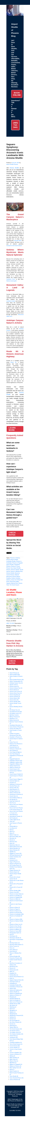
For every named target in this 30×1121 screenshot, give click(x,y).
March (12, 831)
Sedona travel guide (11, 280)
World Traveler (14, 1071)
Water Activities (14, 1057)
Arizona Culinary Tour (16, 688)
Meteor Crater (14, 834)
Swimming (13, 1025)
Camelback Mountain (16, 725)
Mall (11, 829)
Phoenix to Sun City (15, 926)
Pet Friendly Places (15, 865)
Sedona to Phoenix (15, 995)
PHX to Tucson (14, 946)
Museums (17, 573)
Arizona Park (14, 699)
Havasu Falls (14, 787)
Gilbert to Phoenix (15, 767)
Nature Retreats (14, 850)
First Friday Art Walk (16, 752)
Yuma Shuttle (14, 1076)
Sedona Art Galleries (16, 990)
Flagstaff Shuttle (15, 759)
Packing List (13, 860)
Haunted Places (14, 786)
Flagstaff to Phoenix (16, 760)
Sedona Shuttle (14, 991)
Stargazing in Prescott (16, 1015)
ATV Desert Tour (15, 710)
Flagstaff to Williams (16, 764)
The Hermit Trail (15, 1030)
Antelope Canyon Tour (16, 683)
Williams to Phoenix (15, 1066)
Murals (12, 840)
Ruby (12, 978)
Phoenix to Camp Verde (16, 894)
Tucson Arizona (10, 574)
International (14, 814)
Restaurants (14, 969)
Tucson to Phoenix (15, 1054)
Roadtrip (8, 578)
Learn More (12, 429)
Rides (12, 971)
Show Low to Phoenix (16, 1002)
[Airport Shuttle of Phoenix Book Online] (15, 15)
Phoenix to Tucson (15, 927)
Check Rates (12, 533)
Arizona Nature (16, 576)
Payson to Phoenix (15, 863)
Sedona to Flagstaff (16, 993)
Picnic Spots (14, 949)
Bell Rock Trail (14, 715)
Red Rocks (14, 966)
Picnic (12, 948)
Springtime (13, 1010)
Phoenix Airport (14, 872)
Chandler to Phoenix (16, 737)
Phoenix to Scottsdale (17, 914)
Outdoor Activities (15, 578)
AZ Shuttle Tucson (15, 713)
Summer (13, 1018)
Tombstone (14, 1037)
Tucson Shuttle (15, 1047)
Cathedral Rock (10, 279)
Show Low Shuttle (15, 1000)
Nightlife (12, 851)
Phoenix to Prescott (16, 912)
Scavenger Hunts (15, 981)
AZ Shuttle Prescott (16, 711)
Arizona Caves (14, 686)
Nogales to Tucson (15, 853)
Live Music (13, 828)
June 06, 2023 (15, 162)
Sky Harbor (13, 1005)
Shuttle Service (15, 1003)
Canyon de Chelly (15, 579)
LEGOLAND (13, 826)
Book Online (17, 94)
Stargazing (13, 1013)
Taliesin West (14, 1027)
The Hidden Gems (15, 1032)
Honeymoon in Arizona (16, 794)
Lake (12, 821)
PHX (12, 934)
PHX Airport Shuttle (15, 937)
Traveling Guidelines (16, 1042)
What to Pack (14, 1061)
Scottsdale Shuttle (11, 561)
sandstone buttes (10, 301)
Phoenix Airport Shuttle (12, 559)
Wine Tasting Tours (15, 1067)
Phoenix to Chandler (16, 895)
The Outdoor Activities (16, 1034)
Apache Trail (14, 684)
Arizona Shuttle (14, 168)
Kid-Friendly (13, 818)
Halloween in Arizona (16, 784)
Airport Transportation (16, 681)
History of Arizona (15, 792)
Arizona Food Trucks (16, 691)
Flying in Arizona (15, 765)
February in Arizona (15, 748)
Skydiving (13, 1007)
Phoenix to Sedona (15, 557)
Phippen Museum (15, 870)
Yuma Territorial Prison (16, 1077)
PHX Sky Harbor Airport (16, 944)
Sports (12, 1008)
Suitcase (13, 1017)
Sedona (8, 579)
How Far (13, 802)
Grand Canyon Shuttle (16, 774)
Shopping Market (15, 998)
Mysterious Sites (15, 845)
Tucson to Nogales (15, 1052)
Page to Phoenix (15, 861)
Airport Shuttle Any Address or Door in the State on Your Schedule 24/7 (15, 1105)
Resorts (12, 968)
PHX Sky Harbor (15, 942)
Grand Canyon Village (16, 779)
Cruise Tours (14, 742)
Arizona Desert (14, 689)
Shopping (13, 996)
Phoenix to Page (15, 909)
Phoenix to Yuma (15, 566)
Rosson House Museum (17, 976)
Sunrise (12, 1023)
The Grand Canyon (14, 584)
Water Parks (14, 1059)
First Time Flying (15, 753)
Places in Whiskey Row (16, 571)
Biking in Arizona (15, 716)
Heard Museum (14, 789)
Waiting (12, 1056)
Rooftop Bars (14, 975)
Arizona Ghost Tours (16, 693)
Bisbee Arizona (14, 720)
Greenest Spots (14, 780)
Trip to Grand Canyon (16, 1044)
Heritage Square (15, 791)
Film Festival (14, 750)
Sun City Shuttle (14, 1020)
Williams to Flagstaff (16, 1064)
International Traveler (16, 816)
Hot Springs (13, 799)
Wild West (13, 1062)
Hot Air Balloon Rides (16, 797)
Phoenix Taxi (9, 568)
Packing (12, 858)
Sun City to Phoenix (15, 1022)
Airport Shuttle (10, 564)
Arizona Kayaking (15, 694)
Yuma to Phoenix (15, 1079)
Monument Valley (14, 581)
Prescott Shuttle (15, 956)
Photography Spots (15, 932)
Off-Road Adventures (16, 855)
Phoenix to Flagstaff (17, 563)
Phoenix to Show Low (16, 924)
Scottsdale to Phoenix (16, 986)
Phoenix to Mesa (15, 907)
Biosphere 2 (13, 718)
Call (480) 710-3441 (15, 1110)
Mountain (13, 838)
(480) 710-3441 (15, 125)
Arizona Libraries (15, 696)
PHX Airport (13, 936)
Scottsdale (13, 983)
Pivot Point (13, 951)
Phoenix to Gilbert (15, 899)
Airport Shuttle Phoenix (12, 164)
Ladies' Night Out (15, 819)
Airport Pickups (14, 672)
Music (12, 843)
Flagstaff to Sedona (16, 762)
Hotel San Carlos (15, 801)
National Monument (16, 846)
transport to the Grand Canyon (14, 245)
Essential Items (14, 747)
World (12, 1069)
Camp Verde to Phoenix (16, 726)
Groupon (13, 782)
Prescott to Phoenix (16, 958)
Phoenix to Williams (15, 929)
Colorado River (17, 240)
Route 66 (13, 362)
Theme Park (14, 1035)
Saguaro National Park (12, 583)
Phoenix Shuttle (15, 569)
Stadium (13, 1012)
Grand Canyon (14, 769)
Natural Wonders (15, 848)
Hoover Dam (14, 796)
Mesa (12, 833)
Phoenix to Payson (15, 910)
